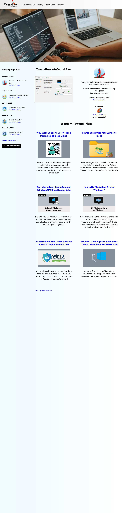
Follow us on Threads (12, 146)
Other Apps (50, 5)
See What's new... (15, 85)
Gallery (40, 5)
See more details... (99, 100)
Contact (60, 5)
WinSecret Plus (28, 5)
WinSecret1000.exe (99, 115)
